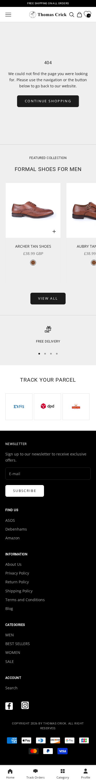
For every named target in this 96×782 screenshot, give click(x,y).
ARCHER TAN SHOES (33, 246)
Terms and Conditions (25, 599)
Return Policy (17, 581)
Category (63, 777)
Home (10, 777)
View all (48, 298)
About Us (13, 564)
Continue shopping (48, 101)
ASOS (10, 520)
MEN (9, 634)
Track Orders (35, 777)
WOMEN (12, 652)
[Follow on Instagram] (25, 705)
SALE (9, 661)
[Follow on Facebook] (9, 706)
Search (11, 687)
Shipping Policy (19, 590)
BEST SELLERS (17, 643)
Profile (85, 777)
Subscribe (24, 490)
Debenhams (16, 529)
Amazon (12, 537)
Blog (9, 608)
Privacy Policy (17, 573)
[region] (48, 335)
